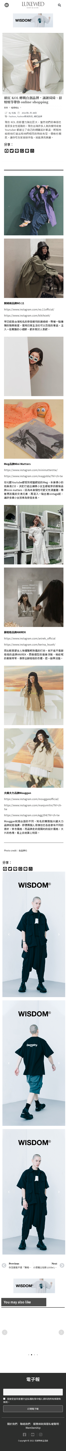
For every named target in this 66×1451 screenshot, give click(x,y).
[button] (6, 5)
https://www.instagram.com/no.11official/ (29, 309)
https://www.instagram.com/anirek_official (29, 638)
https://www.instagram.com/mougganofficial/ (31, 799)
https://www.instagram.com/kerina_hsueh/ (29, 644)
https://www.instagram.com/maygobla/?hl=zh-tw (33, 476)
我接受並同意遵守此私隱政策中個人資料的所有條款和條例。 (32, 1400)
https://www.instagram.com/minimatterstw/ (31, 470)
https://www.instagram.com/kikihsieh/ (27, 315)
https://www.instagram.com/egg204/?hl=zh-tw (32, 815)
